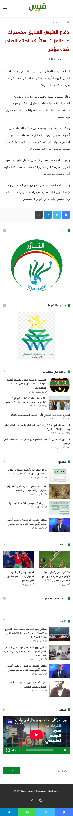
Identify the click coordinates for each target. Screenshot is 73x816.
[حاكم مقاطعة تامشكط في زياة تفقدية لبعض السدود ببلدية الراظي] (59, 403)
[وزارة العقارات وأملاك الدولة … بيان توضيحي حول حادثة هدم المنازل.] (59, 475)
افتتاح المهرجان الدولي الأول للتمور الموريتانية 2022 (40, 415)
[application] (36, 735)
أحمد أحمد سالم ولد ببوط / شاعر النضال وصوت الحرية (28, 685)
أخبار (53, 22)
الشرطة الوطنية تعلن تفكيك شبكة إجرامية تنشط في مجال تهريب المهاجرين (27, 384)
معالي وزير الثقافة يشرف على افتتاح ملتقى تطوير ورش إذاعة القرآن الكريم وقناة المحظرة (25, 633)
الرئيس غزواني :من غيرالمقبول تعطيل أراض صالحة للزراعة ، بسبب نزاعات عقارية (37, 427)
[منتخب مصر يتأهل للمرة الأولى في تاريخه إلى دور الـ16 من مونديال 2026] (54, 559)
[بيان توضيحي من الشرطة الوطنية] (59, 508)
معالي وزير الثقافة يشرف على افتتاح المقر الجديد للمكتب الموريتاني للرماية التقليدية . (25, 651)
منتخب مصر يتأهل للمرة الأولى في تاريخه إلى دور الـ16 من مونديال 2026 (56, 576)
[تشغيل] (65, 750)
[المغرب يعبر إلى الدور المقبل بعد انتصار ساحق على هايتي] (18, 559)
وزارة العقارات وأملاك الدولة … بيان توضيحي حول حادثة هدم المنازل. (27, 472)
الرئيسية (62, 22)
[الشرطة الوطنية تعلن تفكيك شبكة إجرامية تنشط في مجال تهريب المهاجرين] (59, 385)
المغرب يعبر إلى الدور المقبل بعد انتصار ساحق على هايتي (20, 576)
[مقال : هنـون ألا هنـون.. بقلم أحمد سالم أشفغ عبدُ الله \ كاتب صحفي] (59, 525)
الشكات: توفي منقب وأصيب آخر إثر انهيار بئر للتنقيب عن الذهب (27, 488)
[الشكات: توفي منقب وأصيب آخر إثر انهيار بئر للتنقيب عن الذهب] (59, 491)
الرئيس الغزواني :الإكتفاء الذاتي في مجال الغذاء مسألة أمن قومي (37, 441)
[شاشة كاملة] (8, 750)
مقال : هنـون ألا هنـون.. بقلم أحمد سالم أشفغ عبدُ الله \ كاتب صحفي (27, 522)
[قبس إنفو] (36, 8)
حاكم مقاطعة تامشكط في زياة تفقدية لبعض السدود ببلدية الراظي (26, 400)
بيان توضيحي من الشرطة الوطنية (27, 503)
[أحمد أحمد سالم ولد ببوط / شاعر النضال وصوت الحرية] (59, 689)
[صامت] (14, 750)
